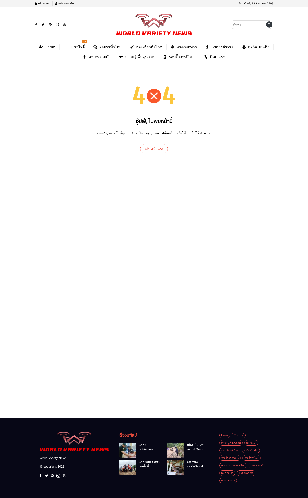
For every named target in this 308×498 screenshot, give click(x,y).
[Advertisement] (125, 237)
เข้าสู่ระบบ (43, 3)
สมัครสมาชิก (65, 3)
